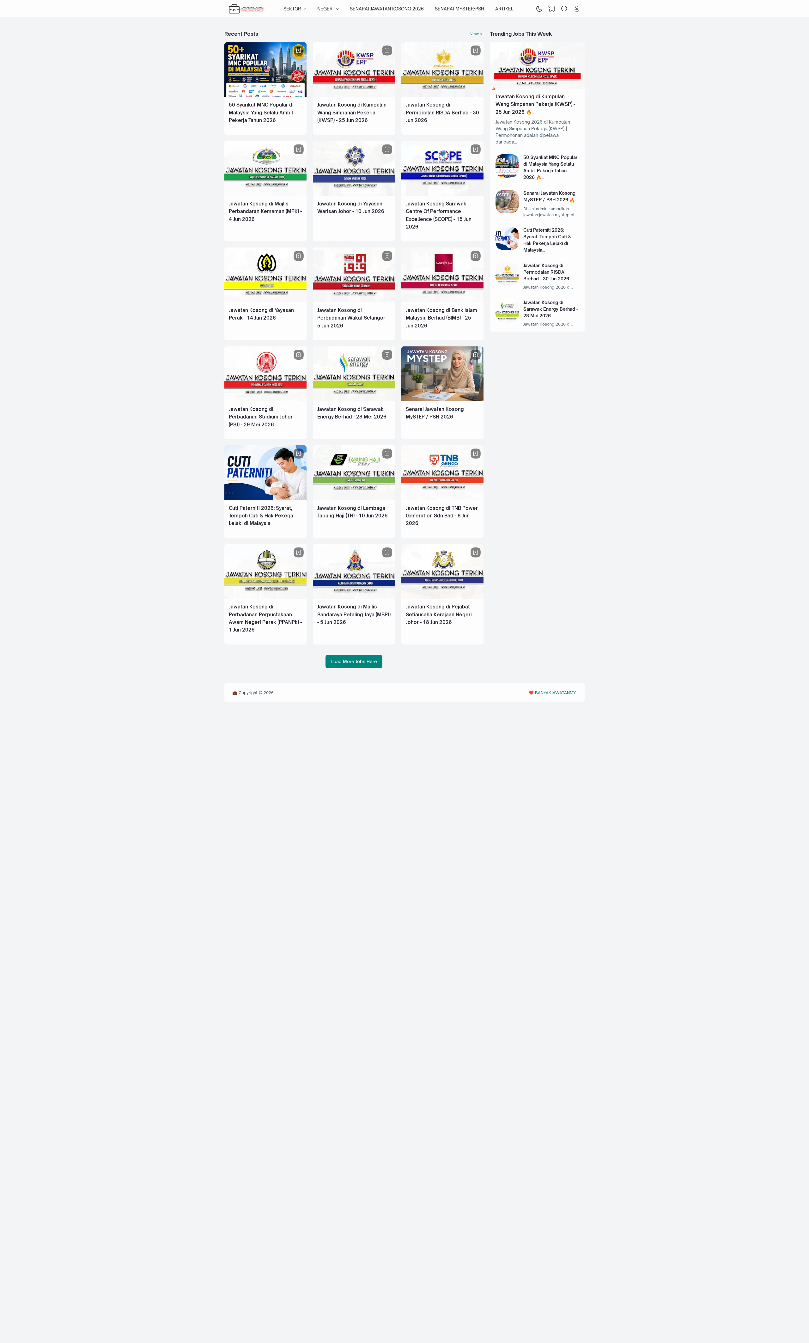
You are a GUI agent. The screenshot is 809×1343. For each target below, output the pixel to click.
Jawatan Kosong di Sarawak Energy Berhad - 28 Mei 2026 (550, 309)
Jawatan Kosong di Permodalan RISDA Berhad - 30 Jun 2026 (442, 112)
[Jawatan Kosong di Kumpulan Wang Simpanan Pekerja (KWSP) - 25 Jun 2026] (354, 95)
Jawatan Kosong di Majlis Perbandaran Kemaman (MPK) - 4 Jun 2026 (265, 211)
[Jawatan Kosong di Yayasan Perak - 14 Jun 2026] (265, 300)
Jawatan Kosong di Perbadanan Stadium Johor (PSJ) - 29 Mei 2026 (261, 417)
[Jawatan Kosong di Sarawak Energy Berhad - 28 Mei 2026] (354, 399)
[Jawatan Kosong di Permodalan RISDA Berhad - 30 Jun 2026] (442, 95)
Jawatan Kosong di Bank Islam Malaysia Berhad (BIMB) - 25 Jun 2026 (441, 318)
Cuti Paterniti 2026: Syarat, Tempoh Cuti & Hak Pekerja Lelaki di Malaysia (261, 516)
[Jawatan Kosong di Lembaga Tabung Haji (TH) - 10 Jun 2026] (354, 498)
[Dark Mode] (539, 8)
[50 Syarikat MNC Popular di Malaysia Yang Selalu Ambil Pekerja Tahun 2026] (265, 95)
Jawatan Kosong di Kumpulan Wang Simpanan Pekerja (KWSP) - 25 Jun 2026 (351, 112)
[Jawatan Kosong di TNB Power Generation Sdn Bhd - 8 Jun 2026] (442, 498)
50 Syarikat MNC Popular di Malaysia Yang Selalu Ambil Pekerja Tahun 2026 (261, 112)
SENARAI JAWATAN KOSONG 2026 (387, 8)
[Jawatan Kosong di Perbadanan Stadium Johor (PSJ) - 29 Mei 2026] (265, 399)
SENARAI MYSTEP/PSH (459, 8)
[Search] (564, 8)
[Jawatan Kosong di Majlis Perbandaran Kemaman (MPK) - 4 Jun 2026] (265, 194)
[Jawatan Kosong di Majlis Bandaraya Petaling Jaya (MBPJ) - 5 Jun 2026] (354, 597)
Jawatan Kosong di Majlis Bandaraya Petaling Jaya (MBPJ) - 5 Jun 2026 (354, 614)
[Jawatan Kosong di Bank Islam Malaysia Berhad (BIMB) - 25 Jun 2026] (442, 300)
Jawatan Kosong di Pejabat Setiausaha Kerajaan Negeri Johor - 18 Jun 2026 (439, 614)
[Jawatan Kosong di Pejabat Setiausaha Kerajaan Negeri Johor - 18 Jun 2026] (442, 597)
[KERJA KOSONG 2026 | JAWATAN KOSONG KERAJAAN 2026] (247, 9)
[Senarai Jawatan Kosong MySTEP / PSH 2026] (442, 399)
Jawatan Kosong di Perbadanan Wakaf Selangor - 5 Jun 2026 (352, 318)
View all (477, 34)
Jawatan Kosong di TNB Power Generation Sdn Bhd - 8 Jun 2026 (442, 516)
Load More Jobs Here (354, 661)
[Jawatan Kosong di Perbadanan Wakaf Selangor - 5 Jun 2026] (354, 300)
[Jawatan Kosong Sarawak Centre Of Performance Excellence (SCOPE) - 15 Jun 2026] (442, 194)
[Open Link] (576, 8)
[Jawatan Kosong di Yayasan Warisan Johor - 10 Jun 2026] (354, 194)
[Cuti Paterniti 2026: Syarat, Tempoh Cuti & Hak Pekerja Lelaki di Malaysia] (265, 498)
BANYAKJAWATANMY (555, 692)
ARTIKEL (504, 8)
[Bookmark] (299, 51)
